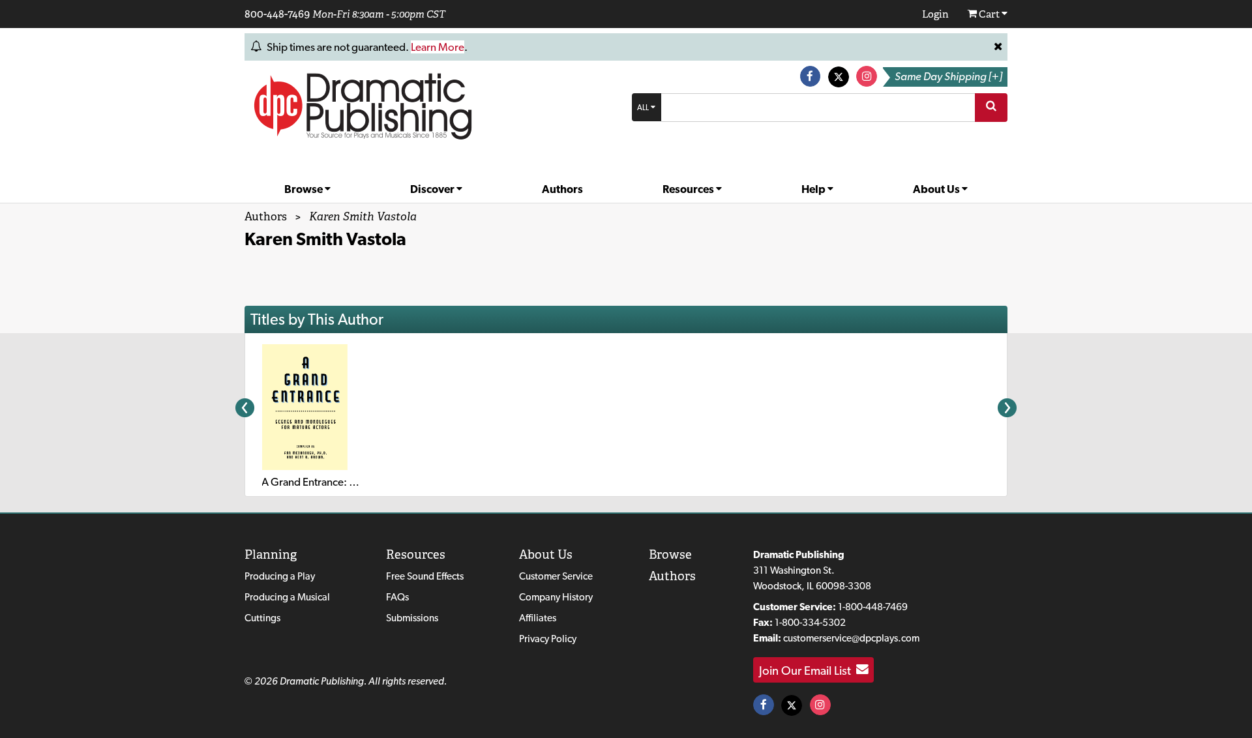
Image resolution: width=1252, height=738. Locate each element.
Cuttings (262, 618)
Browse (304, 189)
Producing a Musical (287, 597)
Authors (562, 189)
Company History (556, 597)
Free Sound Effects (425, 576)
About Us (937, 189)
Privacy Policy (547, 638)
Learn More (437, 46)
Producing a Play (280, 576)
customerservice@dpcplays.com (851, 638)
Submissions (412, 618)
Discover (433, 189)
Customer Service (556, 576)
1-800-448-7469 (873, 606)
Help (814, 189)
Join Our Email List (807, 669)
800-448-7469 (277, 14)
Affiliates (537, 618)
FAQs (397, 597)
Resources (689, 189)
